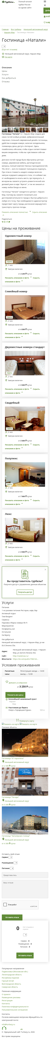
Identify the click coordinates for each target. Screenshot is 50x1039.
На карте (8, 57)
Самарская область (10, 987)
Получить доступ (25, 592)
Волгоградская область (11, 984)
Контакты (6, 1003)
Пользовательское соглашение (15, 1010)
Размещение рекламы (11, 997)
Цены (4, 71)
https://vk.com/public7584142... (25, 659)
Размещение (7, 863)
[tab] (24, 261)
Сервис (5, 857)
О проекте (6, 994)
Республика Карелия (10, 978)
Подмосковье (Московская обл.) (15, 971)
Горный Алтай (8, 981)
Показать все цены (15, 695)
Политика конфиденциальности (15, 1006)
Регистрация (7, 1000)
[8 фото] (25, 363)
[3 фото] (25, 307)
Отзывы (6, 81)
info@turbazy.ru (8, 1024)
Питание (5, 868)
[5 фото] (25, 251)
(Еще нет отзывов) (9, 49)
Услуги (5, 74)
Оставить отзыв (12, 917)
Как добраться (9, 78)
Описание (7, 67)
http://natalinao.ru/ (21, 656)
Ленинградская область (12, 974)
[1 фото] (25, 418)
